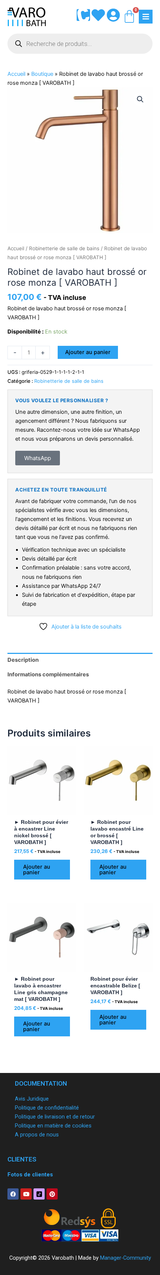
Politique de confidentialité (47, 1107)
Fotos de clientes (30, 1174)
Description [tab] (23, 660)
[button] (140, 99)
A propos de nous (37, 1134)
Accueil (16, 74)
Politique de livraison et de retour (55, 1116)
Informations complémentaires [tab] (48, 674)
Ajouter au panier (88, 352)
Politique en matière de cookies (53, 1125)
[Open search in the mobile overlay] (80, 44)
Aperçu (42, 808)
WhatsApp (37, 458)
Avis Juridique (32, 1098)
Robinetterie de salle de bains (64, 248)
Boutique (42, 74)
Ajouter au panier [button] (36, 869)
